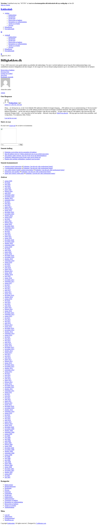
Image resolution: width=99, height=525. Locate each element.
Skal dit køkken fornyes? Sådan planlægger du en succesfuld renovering (27, 154)
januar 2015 (8, 326)
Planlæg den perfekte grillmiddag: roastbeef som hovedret (22, 159)
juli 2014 (7, 337)
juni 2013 (7, 354)
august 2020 (8, 247)
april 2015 (8, 323)
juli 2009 (7, 436)
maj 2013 (7, 356)
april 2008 (8, 462)
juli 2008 (7, 456)
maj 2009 (7, 439)
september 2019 (9, 260)
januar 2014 (8, 345)
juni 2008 (7, 458)
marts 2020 (8, 252)
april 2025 (8, 193)
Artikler (7, 13)
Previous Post (5, 72)
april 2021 (8, 234)
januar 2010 (8, 425)
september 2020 (9, 245)
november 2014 (9, 330)
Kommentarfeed (10, 518)
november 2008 (9, 449)
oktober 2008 (9, 451)
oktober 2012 (9, 368)
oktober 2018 (9, 274)
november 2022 (9, 214)
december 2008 (9, 448)
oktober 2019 (9, 259)
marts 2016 (8, 307)
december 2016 (9, 295)
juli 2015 (7, 318)
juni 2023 (7, 203)
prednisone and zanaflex (12, 171)
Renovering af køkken (15, 20)
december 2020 (9, 240)
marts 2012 (8, 380)
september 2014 (9, 333)
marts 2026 (8, 189)
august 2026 (8, 181)
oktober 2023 (9, 198)
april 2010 (8, 420)
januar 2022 (8, 224)
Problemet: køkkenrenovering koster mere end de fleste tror (23, 157)
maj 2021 (7, 233)
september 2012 (9, 370)
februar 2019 (8, 271)
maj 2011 (7, 397)
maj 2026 (7, 186)
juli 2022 (7, 219)
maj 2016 (7, 304)
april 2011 (8, 399)
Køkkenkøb (6, 9)
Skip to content (5, 5)
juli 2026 (7, 182)
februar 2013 (8, 361)
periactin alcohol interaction (13, 166)
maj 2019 (7, 266)
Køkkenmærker (9, 498)
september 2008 (9, 453)
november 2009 (9, 429)
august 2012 (8, 371)
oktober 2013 (9, 351)
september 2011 (9, 391)
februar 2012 (8, 382)
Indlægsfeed (8, 516)
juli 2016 (7, 300)
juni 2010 (7, 417)
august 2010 (8, 413)
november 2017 (9, 280)
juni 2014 (7, 339)
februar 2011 (8, 403)
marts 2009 (8, 443)
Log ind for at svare (11, 118)
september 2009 (9, 432)
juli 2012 (7, 373)
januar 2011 (8, 404)
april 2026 (8, 188)
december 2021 (9, 226)
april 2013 (8, 358)
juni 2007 (7, 477)
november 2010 (9, 408)
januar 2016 (8, 311)
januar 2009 (8, 446)
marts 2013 (8, 359)
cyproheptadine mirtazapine (13, 168)
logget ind (12, 125)
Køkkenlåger (12, 15)
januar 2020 (8, 254)
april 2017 (8, 290)
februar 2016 (8, 309)
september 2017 (9, 281)
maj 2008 (7, 460)
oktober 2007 (9, 472)
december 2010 (9, 406)
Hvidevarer (12, 18)
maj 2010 (7, 418)
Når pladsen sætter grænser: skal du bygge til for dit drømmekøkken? (26, 155)
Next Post (4, 75)
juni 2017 (7, 286)
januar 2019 (8, 273)
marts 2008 (8, 463)
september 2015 (9, 314)
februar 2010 (8, 423)
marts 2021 (8, 236)
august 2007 (8, 474)
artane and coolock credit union (14, 173)
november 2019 (9, 257)
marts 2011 (8, 401)
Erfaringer (8, 492)
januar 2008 (8, 467)
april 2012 (8, 378)
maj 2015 (7, 321)
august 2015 (8, 316)
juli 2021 (7, 231)
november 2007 (9, 470)
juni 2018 (7, 276)
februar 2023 (8, 208)
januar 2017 (8, 293)
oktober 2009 (9, 430)
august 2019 (8, 262)
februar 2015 (8, 325)
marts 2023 (8, 207)
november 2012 (9, 366)
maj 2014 (7, 340)
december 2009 (9, 427)
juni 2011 (7, 396)
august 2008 (8, 455)
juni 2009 (7, 437)
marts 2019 (8, 269)
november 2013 (9, 349)
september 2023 (9, 200)
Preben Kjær (13, 103)
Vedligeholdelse (9, 507)
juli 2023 (7, 202)
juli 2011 (7, 394)
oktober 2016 (9, 297)
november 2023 (9, 196)
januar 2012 (8, 384)
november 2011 (9, 387)
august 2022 (8, 217)
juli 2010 (7, 415)
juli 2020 (7, 248)
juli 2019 (7, 264)
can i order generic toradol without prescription (19, 170)
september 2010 (9, 411)
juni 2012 (7, 375)
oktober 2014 (9, 332)
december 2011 (9, 385)
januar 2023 (8, 210)
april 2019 (8, 267)
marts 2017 (8, 292)
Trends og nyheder (14, 23)
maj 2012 (7, 377)
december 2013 (9, 347)
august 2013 (8, 352)
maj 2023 (7, 205)
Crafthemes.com (41, 523)
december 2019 (9, 255)
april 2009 (8, 441)
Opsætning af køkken (11, 500)
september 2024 (9, 195)
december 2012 (9, 365)
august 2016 (8, 299)
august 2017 (8, 283)
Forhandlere (8, 493)
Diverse (11, 25)
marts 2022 (8, 221)
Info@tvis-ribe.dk (62, 113)
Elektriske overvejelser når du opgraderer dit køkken (21, 152)
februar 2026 (8, 191)
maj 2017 (7, 288)
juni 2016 (7, 302)
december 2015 (9, 312)
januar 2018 (8, 278)
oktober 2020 (9, 243)
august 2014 (8, 335)
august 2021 (8, 229)
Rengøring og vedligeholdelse (18, 22)
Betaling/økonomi (10, 486)
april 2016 (8, 306)
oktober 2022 (9, 215)
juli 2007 (7, 475)
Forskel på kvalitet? (7, 73)
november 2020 (9, 241)
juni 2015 (7, 319)
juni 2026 (7, 184)
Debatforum (8, 27)
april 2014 (8, 342)
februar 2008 (8, 465)
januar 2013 (8, 363)
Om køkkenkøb (9, 29)
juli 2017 (7, 285)
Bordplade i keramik (7, 77)
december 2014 (9, 328)
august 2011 (8, 392)
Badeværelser (9, 485)
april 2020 (8, 250)
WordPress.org (9, 520)
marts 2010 (8, 422)
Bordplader (12, 17)
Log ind (7, 515)
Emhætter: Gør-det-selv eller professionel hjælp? (38, 166)
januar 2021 (8, 238)
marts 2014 (8, 344)
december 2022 (9, 212)
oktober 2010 (9, 410)
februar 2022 (8, 222)
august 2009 (8, 434)
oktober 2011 (9, 389)
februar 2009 (8, 444)
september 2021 (9, 228)
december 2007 (9, 469)
